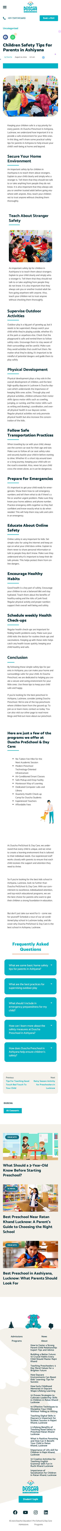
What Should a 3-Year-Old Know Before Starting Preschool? (25, 1170)
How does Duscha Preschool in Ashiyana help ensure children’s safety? (27, 1052)
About (44, 1341)
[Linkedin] (46, 1512)
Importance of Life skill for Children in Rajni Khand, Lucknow (44, 1452)
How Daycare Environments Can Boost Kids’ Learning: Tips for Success (43, 1378)
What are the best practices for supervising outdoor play (26, 986)
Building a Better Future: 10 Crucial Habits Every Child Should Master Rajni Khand (43, 1357)
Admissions (17, 1337)
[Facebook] (15, 1512)
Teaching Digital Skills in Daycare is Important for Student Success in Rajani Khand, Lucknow (43, 1419)
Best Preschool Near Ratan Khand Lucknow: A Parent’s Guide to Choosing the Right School (27, 1224)
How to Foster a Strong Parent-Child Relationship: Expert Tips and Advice (43, 1347)
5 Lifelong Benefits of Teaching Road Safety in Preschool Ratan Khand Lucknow (42, 1430)
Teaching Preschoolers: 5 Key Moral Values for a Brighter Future (43, 1368)
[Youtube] (25, 1512)
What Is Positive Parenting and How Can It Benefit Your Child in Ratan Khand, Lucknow (44, 1442)
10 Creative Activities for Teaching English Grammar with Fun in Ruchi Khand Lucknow (43, 1462)
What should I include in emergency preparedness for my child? (28, 1007)
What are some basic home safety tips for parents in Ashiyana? (28, 967)
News (44, 1337)
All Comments (12, 1110)
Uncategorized (10, 28)
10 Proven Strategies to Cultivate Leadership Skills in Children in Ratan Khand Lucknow (44, 1398)
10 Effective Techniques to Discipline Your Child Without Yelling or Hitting (44, 1409)
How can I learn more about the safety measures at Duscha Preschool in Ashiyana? (27, 1029)
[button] (5, 7)
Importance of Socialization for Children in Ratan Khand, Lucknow (43, 1473)
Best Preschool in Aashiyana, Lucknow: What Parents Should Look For (30, 1278)
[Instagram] (36, 1512)
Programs (17, 1341)
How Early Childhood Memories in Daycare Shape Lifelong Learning (42, 1388)
